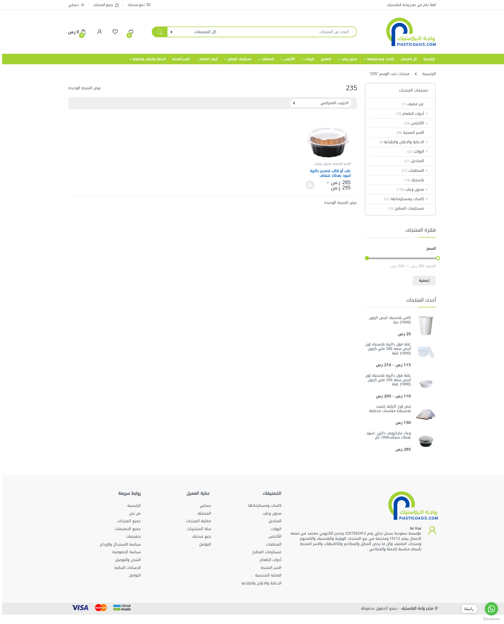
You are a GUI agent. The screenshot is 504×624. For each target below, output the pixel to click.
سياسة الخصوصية (126, 552)
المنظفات (267, 59)
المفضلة (204, 513)
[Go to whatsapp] (491, 608)
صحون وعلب (349, 59)
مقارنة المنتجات (198, 521)
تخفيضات (133, 536)
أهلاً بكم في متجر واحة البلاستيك (411, 5)
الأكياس (289, 59)
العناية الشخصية (268, 575)
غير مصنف (413, 104)
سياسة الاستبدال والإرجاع (120, 544)
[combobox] (288, 31)
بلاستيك (414, 180)
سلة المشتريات (199, 528)
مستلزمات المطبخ (239, 59)
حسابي (73, 5)
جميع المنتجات (103, 5)
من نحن (135, 513)
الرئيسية (429, 59)
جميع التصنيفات (128, 528)
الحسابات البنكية (127, 567)
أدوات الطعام (209, 59)
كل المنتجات (409, 59)
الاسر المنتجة (181, 59)
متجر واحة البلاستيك (417, 608)
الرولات (309, 59)
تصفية (424, 280)
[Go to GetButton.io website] (491, 618)
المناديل (326, 59)
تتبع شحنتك (136, 5)
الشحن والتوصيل (128, 559)
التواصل (205, 544)
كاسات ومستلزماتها (380, 59)
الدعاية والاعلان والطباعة (149, 59)
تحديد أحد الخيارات (312, 184)
